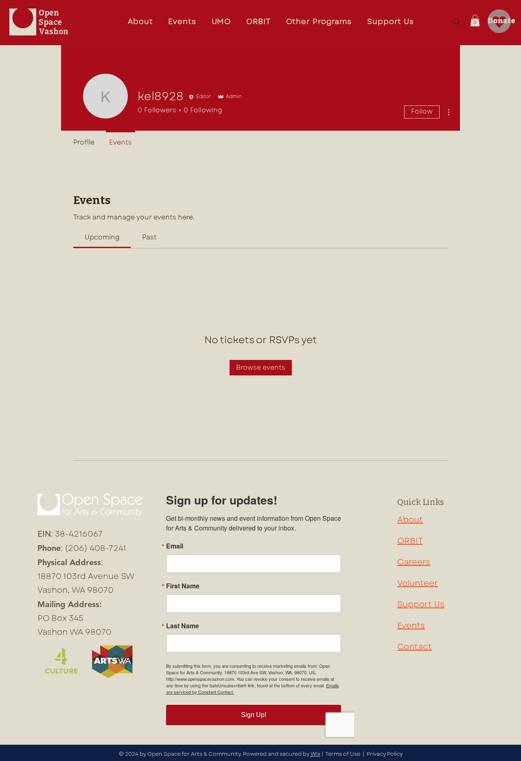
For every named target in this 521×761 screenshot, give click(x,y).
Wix (315, 754)
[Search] (456, 22)
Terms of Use (342, 754)
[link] (102, 237)
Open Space (50, 17)
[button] (221, 22)
